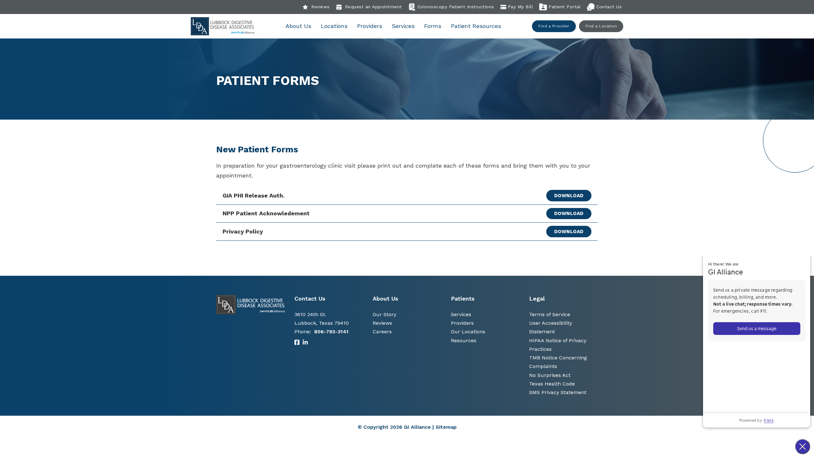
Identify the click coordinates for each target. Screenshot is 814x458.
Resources (463, 340)
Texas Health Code (552, 384)
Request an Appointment (373, 6)
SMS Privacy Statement (557, 392)
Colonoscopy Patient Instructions (455, 6)
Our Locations (468, 332)
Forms (432, 26)
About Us (298, 26)
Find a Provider (553, 26)
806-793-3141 (331, 332)
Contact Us (609, 6)
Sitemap (446, 427)
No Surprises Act (549, 375)
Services (403, 26)
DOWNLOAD (569, 195)
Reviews (320, 6)
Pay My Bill (520, 6)
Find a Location (601, 26)
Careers (382, 332)
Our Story (384, 314)
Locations (334, 26)
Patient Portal (564, 6)
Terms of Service (549, 314)
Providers (369, 26)
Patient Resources (476, 26)
